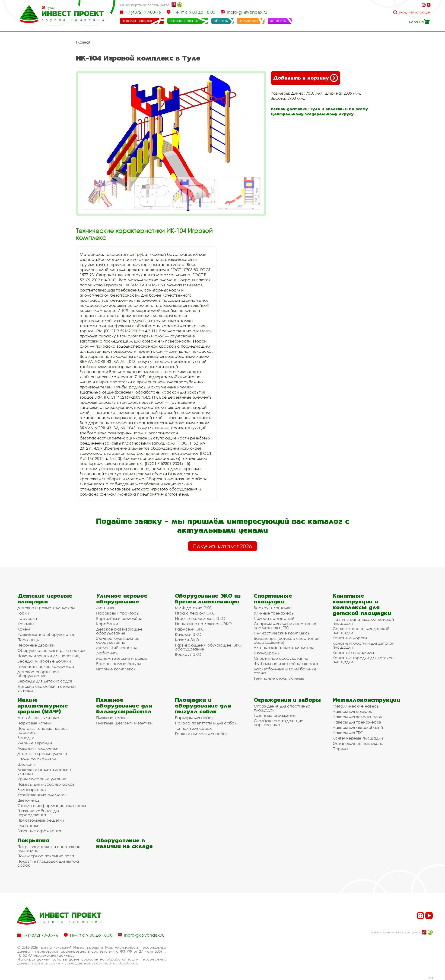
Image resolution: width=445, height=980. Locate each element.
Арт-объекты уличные (38, 718)
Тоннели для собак (193, 728)
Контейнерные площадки (358, 738)
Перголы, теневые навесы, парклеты (43, 730)
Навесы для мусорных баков (45, 784)
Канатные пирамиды (353, 652)
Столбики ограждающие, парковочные (279, 723)
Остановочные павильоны (358, 743)
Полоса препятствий (274, 618)
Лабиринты (107, 653)
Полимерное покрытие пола (45, 856)
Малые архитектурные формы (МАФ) (42, 705)
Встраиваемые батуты (118, 664)
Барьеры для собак (194, 718)
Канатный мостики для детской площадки (363, 645)
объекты (221, 20)
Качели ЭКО (187, 640)
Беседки (25, 738)
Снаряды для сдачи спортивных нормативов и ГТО (285, 626)
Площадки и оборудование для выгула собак (203, 705)
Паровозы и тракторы (117, 613)
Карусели (27, 618)
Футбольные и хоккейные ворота (286, 664)
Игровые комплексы (116, 669)
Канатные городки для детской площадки (363, 660)
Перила (340, 749)
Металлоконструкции (366, 700)
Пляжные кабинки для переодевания (38, 813)
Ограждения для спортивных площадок (282, 708)
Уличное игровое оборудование (121, 598)
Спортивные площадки (273, 598)
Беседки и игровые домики (44, 661)
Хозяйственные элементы (42, 795)
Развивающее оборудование (46, 634)
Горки (23, 613)
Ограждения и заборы (287, 700)
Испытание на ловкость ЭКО (203, 624)
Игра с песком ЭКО (195, 613)
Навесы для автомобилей (358, 727)
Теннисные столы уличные (279, 678)
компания (248, 20)
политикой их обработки (115, 963)
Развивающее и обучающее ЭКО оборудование (208, 647)
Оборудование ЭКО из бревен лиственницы (208, 598)
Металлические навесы (356, 706)
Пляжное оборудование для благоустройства (124, 705)
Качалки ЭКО (188, 634)
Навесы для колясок (352, 711)
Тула (50, 7)
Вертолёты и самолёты (119, 618)
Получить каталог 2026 (222, 546)
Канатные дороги (350, 638)
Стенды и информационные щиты (51, 805)
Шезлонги (26, 764)
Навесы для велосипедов (357, 717)
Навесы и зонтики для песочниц (48, 656)
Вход (403, 12)
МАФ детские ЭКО (194, 608)
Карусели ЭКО (190, 629)
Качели (24, 629)
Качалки (25, 624)
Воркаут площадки (273, 608)
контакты (278, 20)
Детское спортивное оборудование (38, 674)
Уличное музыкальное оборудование (118, 640)
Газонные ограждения (39, 831)
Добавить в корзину (301, 78)
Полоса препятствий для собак (206, 723)
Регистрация (419, 12)
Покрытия (33, 840)
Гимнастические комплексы (45, 666)
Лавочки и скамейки (37, 748)
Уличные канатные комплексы (284, 648)
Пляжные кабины (112, 718)
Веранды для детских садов (44, 681)
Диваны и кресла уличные (43, 754)
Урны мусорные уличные (42, 779)
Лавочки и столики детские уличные (44, 771)
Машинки (105, 608)
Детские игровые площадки (44, 598)
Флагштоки (28, 825)
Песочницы (28, 640)
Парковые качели (34, 723)
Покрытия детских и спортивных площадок (48, 848)
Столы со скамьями (37, 759)
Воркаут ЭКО (188, 654)
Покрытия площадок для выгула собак (48, 863)
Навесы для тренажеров (357, 722)
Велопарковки (31, 789)
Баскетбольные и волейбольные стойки (285, 671)
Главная (83, 42)
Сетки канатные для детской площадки (361, 630)
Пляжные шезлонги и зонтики (124, 723)
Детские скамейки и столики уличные (46, 688)
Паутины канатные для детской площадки (363, 621)
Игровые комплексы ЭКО (200, 618)
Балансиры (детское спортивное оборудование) (287, 640)
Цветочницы (28, 800)
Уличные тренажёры (274, 613)
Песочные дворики (35, 645)
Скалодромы (267, 653)
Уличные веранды (34, 743)
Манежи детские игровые (121, 658)
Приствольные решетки (40, 820)
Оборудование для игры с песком (51, 650)
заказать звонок (184, 20)
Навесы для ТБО (348, 733)
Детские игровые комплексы (46, 608)
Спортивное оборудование (281, 658)
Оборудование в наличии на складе (124, 843)
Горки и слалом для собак (201, 734)
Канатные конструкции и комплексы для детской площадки (362, 604)
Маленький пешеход (116, 648)
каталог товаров (137, 20)
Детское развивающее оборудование (119, 631)
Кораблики (107, 624)
